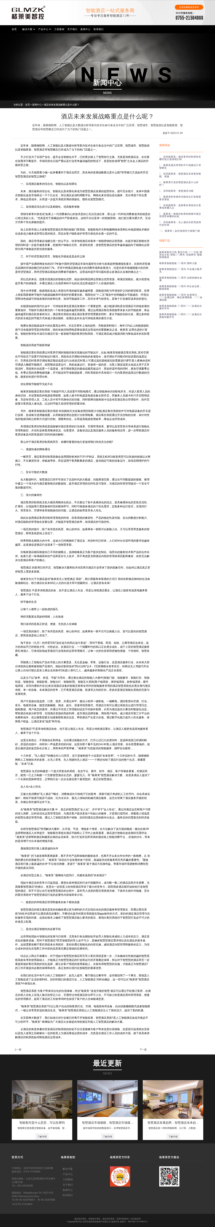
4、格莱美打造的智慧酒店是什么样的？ (179, 183)
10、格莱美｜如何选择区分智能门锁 (179, 230)
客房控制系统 (123, 1219)
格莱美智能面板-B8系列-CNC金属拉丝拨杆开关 (180, 307)
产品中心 (43, 29)
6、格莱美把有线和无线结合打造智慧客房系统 (180, 198)
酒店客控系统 (80, 1219)
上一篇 (17, 1049)
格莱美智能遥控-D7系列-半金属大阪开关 (180, 270)
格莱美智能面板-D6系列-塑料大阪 (178, 263)
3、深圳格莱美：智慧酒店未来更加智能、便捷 (180, 175)
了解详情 (42, 1136)
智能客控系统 (94, 1219)
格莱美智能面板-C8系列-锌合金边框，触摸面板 (180, 287)
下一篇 (143, 1049)
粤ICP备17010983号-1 (138, 1221)
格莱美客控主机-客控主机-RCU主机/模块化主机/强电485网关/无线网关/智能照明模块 (180, 255)
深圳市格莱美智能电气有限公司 (97, 1221)
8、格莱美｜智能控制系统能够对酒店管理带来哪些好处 (180, 215)
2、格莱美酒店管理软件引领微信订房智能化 (180, 166)
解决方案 (27, 29)
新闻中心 (85, 29)
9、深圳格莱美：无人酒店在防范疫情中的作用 (180, 223)
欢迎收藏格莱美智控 (189, 7)
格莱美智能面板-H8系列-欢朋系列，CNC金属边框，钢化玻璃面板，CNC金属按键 (180, 297)
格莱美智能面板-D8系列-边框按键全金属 (180, 279)
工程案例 (59, 29)
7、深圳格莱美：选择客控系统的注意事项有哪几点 (180, 206)
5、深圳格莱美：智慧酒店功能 (176, 190)
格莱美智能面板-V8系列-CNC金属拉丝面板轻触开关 (180, 315)
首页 (14, 29)
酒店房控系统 (108, 1219)
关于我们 (72, 29)
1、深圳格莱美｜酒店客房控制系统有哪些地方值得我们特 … (180, 158)
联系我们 (99, 29)
